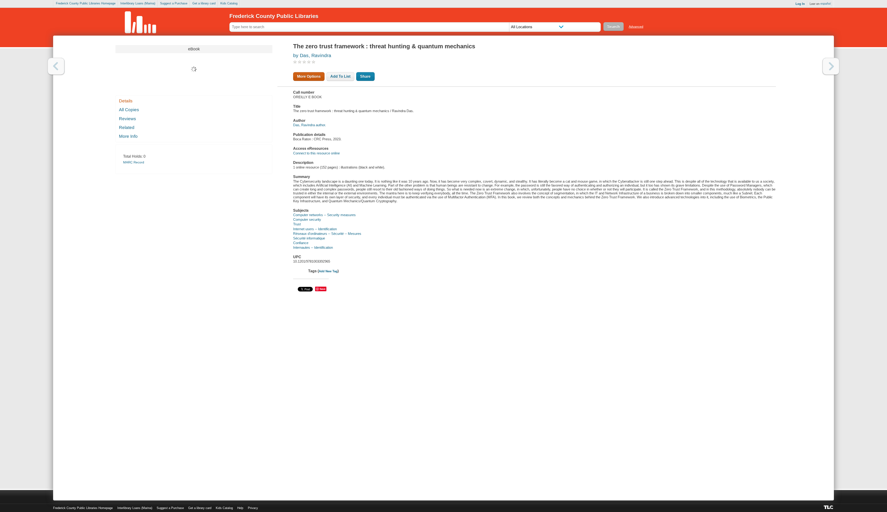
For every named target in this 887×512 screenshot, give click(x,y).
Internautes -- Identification (313, 247)
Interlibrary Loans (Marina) (137, 3)
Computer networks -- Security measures (324, 215)
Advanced (636, 26)
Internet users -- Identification (315, 229)
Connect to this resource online (316, 153)
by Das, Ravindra (312, 55)
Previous (56, 66)
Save (322, 289)
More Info (128, 136)
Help (240, 508)
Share (365, 76)
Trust (297, 224)
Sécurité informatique (309, 238)
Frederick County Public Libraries (273, 16)
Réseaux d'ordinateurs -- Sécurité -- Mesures (327, 234)
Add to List (340, 76)
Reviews (127, 118)
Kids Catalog (228, 3)
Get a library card (204, 3)
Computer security (307, 219)
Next (831, 66)
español (825, 3)
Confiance (300, 243)
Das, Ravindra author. (309, 125)
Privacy (253, 508)
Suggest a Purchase (173, 3)
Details (126, 100)
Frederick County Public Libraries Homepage (85, 3)
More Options (309, 76)
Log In (800, 4)
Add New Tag (328, 271)
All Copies (129, 109)
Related (126, 127)
